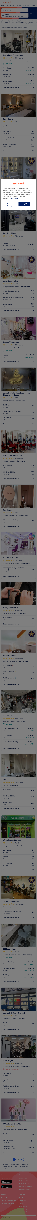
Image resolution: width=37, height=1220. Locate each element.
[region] (18, 194)
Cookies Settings (10, 205)
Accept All (24, 204)
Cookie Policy (13, 198)
